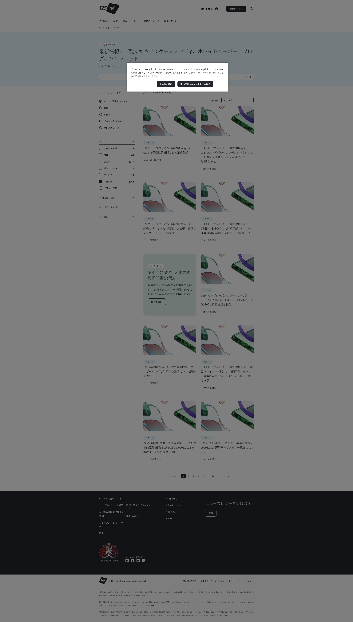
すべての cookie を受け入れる (195, 84)
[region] (177, 77)
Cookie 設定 (166, 84)
